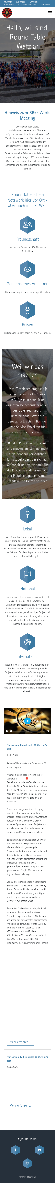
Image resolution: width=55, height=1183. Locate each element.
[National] (27, 574)
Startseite (8, 2)
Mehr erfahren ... (20, 1042)
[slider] (27, 731)
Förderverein (9, 5)
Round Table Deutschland (27, 5)
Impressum (33, 2)
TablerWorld (46, 5)
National (27, 589)
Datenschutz (20, 2)
